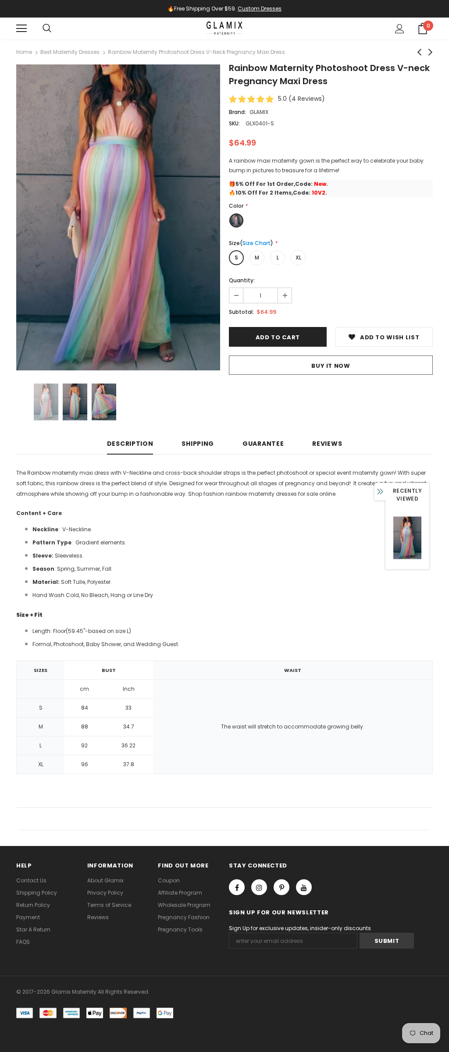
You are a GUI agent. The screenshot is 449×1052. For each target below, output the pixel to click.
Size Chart (256, 243)
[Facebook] (237, 887)
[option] (118, 217)
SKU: (234, 123)
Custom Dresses (260, 8)
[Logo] (224, 28)
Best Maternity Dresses (70, 52)
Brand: (237, 112)
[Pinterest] (281, 887)
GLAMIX (258, 112)
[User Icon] (399, 28)
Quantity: (242, 280)
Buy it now (330, 366)
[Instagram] (259, 887)
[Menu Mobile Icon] (21, 28)
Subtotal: (241, 312)
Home (24, 52)
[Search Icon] (47, 28)
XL (298, 257)
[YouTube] (304, 887)
